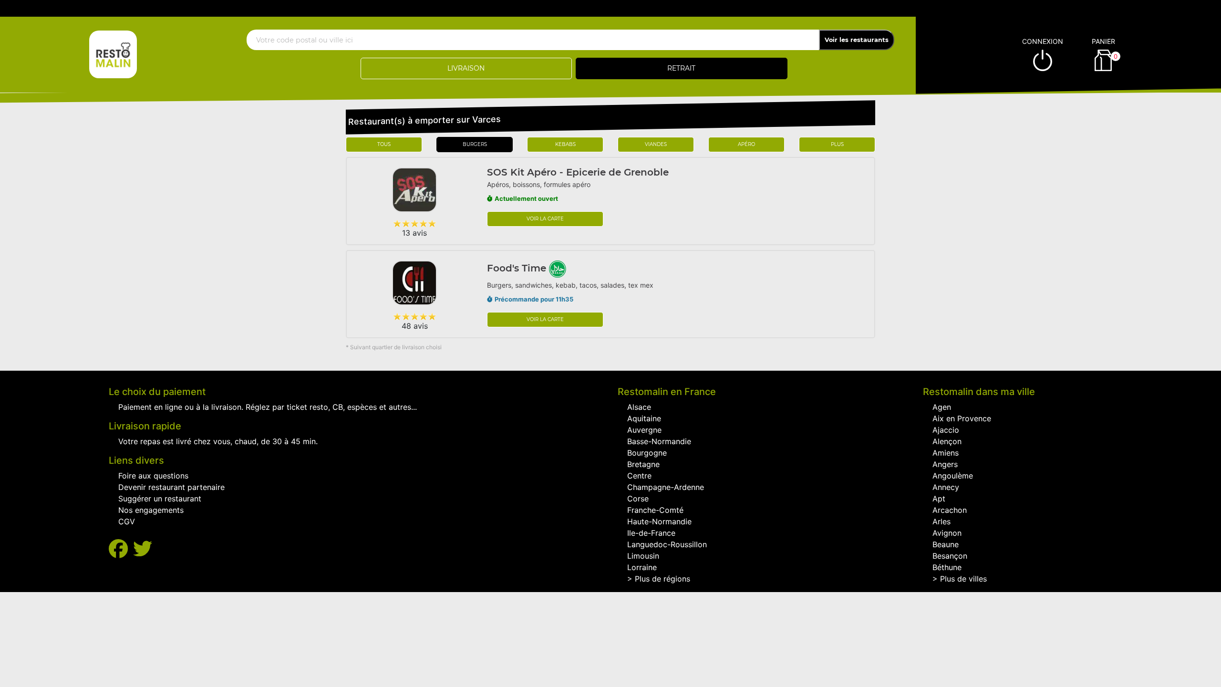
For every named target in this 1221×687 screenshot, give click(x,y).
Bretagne (643, 464)
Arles (941, 521)
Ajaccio (945, 430)
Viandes (656, 144)
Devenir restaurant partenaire (171, 487)
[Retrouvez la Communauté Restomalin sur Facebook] (121, 549)
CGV (126, 521)
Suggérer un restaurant (159, 498)
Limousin (643, 556)
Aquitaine (644, 418)
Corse (638, 498)
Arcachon (949, 510)
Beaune (945, 544)
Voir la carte (545, 219)
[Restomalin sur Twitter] (142, 549)
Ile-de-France (651, 533)
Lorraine (642, 567)
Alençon (947, 441)
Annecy (945, 487)
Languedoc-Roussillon (667, 544)
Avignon (947, 533)
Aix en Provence (961, 418)
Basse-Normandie (659, 441)
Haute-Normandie (659, 521)
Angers (945, 464)
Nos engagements (151, 510)
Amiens (945, 453)
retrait (681, 68)
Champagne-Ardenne (665, 487)
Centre (639, 475)
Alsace (639, 407)
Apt (938, 498)
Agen (941, 407)
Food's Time (518, 268)
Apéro (746, 144)
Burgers (475, 144)
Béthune (947, 567)
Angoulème (952, 475)
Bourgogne (647, 453)
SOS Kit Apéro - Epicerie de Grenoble (578, 172)
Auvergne (644, 430)
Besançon (949, 556)
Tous (384, 144)
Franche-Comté (655, 510)
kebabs (565, 144)
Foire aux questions (153, 475)
